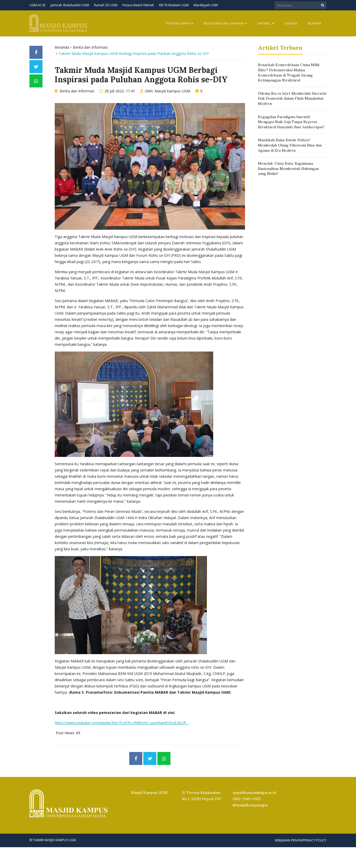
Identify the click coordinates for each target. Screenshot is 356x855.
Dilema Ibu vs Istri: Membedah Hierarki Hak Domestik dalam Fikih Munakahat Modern (292, 98)
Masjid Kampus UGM (172, 90)
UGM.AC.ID (37, 5)
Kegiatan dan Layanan (224, 23)
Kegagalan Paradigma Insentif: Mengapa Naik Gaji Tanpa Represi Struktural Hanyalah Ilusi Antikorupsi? (291, 121)
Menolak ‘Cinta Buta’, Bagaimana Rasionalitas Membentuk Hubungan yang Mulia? (288, 168)
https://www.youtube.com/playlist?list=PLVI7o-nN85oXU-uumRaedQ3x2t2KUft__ (122, 722)
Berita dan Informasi (90, 47)
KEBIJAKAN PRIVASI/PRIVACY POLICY (301, 840)
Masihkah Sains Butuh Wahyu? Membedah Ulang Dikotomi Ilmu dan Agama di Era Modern (290, 145)
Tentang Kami (178, 23)
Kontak (314, 23)
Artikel (264, 23)
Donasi (291, 23)
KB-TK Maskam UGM (174, 5)
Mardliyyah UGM (206, 5)
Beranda (62, 47)
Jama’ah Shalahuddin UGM (70, 5)
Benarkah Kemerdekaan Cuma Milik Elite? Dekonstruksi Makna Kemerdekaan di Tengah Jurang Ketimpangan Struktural (289, 72)
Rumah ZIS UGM (106, 5)
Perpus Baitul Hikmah (138, 5)
